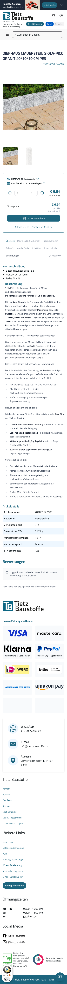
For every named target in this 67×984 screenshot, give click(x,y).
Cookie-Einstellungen (13, 823)
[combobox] (38, 34)
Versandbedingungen (13, 871)
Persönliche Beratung (42, 227)
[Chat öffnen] (59, 976)
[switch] (7, 979)
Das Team (7, 800)
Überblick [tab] (10, 240)
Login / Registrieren (12, 817)
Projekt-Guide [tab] (50, 248)
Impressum (8, 842)
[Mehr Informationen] (37, 178)
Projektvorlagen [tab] (50, 240)
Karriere (6, 806)
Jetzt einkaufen (49, 5)
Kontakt (6, 788)
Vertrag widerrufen (14, 885)
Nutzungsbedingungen (13, 859)
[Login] (61, 15)
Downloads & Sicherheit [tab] (28, 240)
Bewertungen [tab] (12, 255)
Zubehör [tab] (10, 248)
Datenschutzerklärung (13, 847)
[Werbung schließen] (61, 5)
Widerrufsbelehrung (12, 865)
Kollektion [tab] (36, 248)
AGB (5, 853)
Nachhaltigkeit (9, 811)
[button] (54, 24)
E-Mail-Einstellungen (13, 876)
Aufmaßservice (22, 227)
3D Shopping (37, 23)
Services (7, 794)
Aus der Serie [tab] (22, 248)
